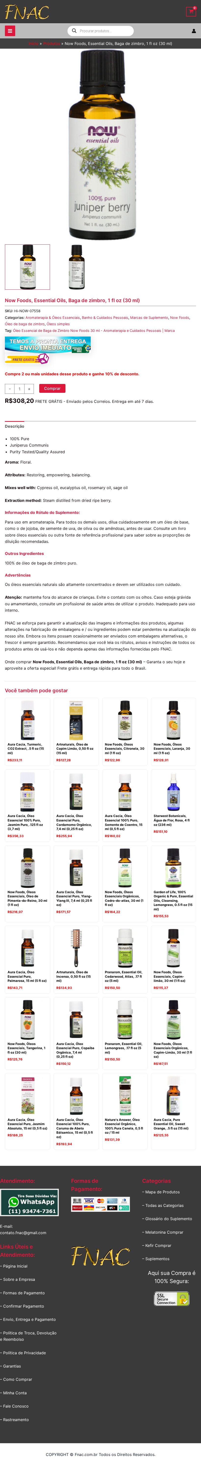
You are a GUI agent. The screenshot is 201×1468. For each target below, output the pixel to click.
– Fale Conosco (14, 1406)
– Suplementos (155, 1258)
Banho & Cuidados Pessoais (105, 317)
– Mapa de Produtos (161, 1191)
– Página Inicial (13, 1266)
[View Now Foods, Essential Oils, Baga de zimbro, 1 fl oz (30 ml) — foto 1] (27, 267)
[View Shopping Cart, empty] (191, 11)
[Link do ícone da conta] (194, 31)
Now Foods (179, 317)
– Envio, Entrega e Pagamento (28, 1319)
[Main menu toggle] (10, 31)
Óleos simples (58, 324)
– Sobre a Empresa (17, 1279)
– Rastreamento (14, 1419)
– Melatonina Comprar (162, 1232)
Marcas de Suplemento (149, 317)
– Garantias (10, 1366)
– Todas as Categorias (163, 1205)
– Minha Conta (13, 1392)
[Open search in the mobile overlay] (101, 31)
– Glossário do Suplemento (167, 1218)
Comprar (52, 388)
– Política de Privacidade (23, 1352)
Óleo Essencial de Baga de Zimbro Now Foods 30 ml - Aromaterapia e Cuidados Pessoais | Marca (94, 330)
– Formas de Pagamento (22, 1292)
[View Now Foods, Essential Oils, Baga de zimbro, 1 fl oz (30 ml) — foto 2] (76, 267)
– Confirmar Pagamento (22, 1306)
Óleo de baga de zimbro (25, 324)
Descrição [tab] (14, 426)
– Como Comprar (16, 1379)
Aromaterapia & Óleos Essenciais (52, 317)
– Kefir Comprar (156, 1245)
